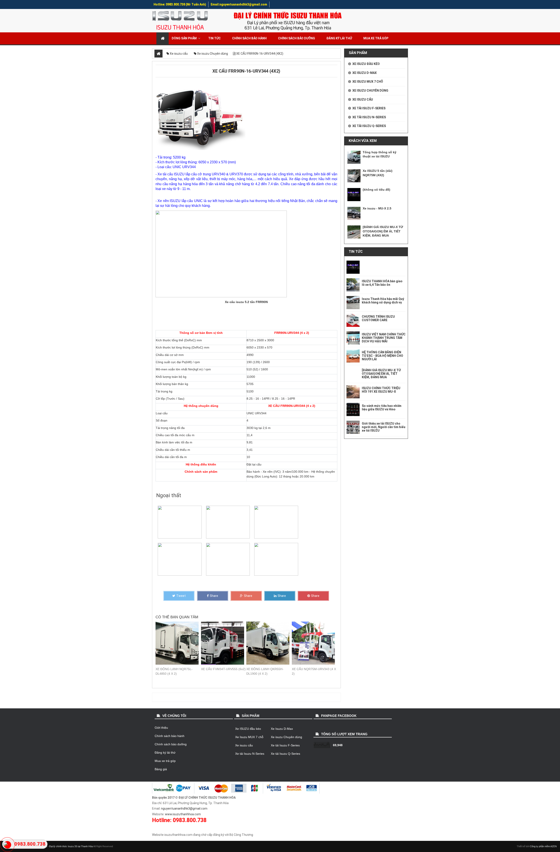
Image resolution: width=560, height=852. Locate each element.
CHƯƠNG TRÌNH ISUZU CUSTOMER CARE (378, 318)
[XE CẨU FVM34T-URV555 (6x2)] (224, 643)
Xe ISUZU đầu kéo (366, 64)
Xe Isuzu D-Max (364, 73)
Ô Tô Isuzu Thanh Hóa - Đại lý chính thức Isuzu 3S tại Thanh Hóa (58, 846)
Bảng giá (161, 769)
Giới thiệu (161, 727)
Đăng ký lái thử (339, 38)
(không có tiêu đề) (376, 189)
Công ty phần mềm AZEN (543, 846)
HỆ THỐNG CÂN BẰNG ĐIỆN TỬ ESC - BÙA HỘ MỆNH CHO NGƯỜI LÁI (382, 355)
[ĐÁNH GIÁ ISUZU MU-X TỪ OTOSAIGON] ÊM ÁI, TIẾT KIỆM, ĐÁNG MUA (383, 231)
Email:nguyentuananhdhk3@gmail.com (239, 4)
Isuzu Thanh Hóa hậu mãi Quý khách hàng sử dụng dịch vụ (383, 300)
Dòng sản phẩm (184, 38)
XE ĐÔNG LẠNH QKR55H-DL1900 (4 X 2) (265, 671)
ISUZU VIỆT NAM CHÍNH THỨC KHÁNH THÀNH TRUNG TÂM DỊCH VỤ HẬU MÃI (384, 338)
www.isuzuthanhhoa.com (183, 814)
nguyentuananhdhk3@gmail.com (184, 808)
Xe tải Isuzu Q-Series (369, 126)
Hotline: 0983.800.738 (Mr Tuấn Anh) (180, 4)
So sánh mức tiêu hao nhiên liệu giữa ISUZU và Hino (381, 407)
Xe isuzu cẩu (362, 99)
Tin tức (214, 38)
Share (214, 596)
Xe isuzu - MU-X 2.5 (377, 208)
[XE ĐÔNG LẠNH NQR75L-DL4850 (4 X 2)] (178, 643)
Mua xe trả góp (375, 38)
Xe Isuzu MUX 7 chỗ (367, 81)
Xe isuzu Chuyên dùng (370, 90)
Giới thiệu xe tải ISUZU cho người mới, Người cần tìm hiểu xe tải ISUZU (383, 427)
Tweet (181, 596)
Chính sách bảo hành (249, 38)
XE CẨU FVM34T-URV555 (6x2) (223, 669)
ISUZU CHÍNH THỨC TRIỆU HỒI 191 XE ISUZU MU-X (381, 389)
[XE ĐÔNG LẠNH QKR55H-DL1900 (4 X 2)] (269, 643)
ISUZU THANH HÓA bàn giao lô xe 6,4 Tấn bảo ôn (382, 282)
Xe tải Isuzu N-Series (369, 117)
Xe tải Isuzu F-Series (368, 108)
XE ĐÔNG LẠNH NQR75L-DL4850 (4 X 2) (174, 671)
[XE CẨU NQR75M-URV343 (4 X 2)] (314, 643)
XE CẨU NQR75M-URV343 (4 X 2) (314, 671)
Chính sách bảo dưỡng (296, 38)
